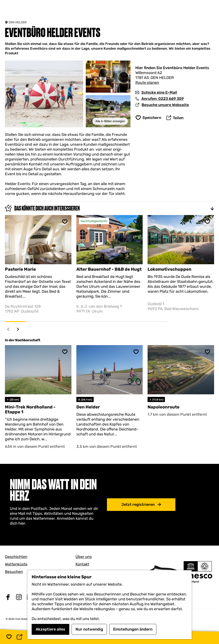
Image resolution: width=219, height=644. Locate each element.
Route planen (147, 82)
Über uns (83, 556)
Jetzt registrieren (138, 504)
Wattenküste (16, 564)
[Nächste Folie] (18, 329)
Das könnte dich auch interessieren (47, 208)
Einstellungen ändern (132, 629)
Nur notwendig (89, 629)
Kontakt (82, 564)
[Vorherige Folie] (8, 329)
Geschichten (16, 556)
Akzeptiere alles (50, 629)
